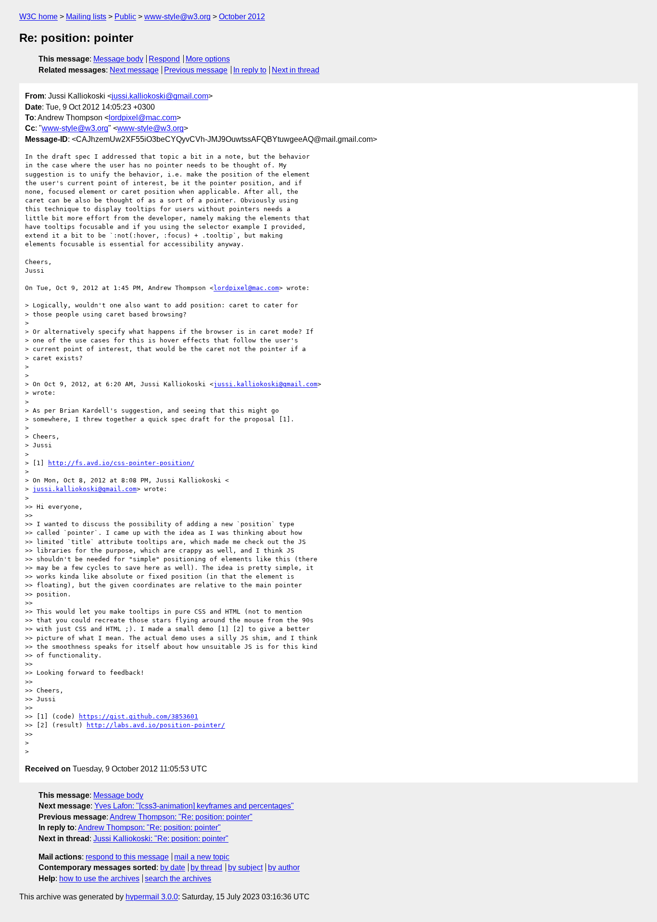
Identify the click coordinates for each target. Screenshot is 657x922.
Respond (164, 59)
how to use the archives (99, 878)
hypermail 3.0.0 (152, 897)
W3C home (38, 17)
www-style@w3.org (177, 17)
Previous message (195, 70)
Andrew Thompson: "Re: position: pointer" (181, 817)
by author (284, 867)
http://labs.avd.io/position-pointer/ (156, 725)
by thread (206, 867)
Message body (118, 59)
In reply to (249, 70)
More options (208, 59)
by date (172, 867)
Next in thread (295, 70)
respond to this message (127, 857)
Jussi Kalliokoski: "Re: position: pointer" (160, 838)
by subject (245, 867)
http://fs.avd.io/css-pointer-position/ (121, 463)
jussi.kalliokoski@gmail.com (160, 96)
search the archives (178, 878)
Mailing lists (86, 17)
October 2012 (242, 17)
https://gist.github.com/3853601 (138, 716)
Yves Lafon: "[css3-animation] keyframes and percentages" (194, 806)
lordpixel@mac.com (143, 118)
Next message (134, 70)
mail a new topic (201, 857)
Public (125, 17)
